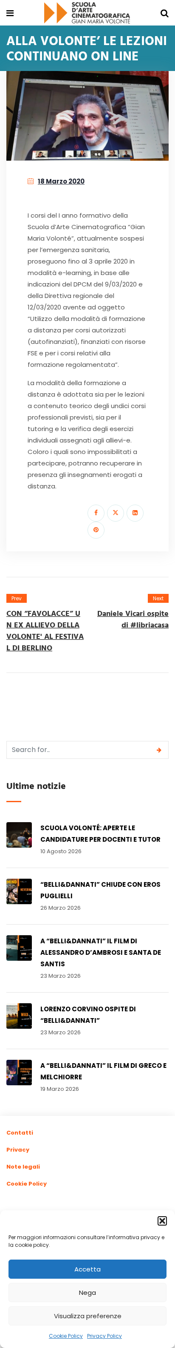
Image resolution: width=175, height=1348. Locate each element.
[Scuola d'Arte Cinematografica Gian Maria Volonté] (87, 13)
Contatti (19, 1133)
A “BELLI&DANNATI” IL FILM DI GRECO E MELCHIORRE (103, 1071)
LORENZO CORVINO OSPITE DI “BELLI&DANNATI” (88, 1015)
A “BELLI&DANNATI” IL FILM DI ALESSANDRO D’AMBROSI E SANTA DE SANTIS (100, 952)
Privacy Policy (104, 1335)
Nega (87, 1292)
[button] (162, 1221)
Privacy (17, 1150)
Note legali (23, 1167)
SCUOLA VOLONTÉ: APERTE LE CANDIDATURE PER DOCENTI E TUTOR (100, 833)
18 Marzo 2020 (61, 181)
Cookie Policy (66, 1335)
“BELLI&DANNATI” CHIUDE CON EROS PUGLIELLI (100, 890)
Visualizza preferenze (87, 1315)
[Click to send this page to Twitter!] (115, 513)
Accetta (87, 1269)
